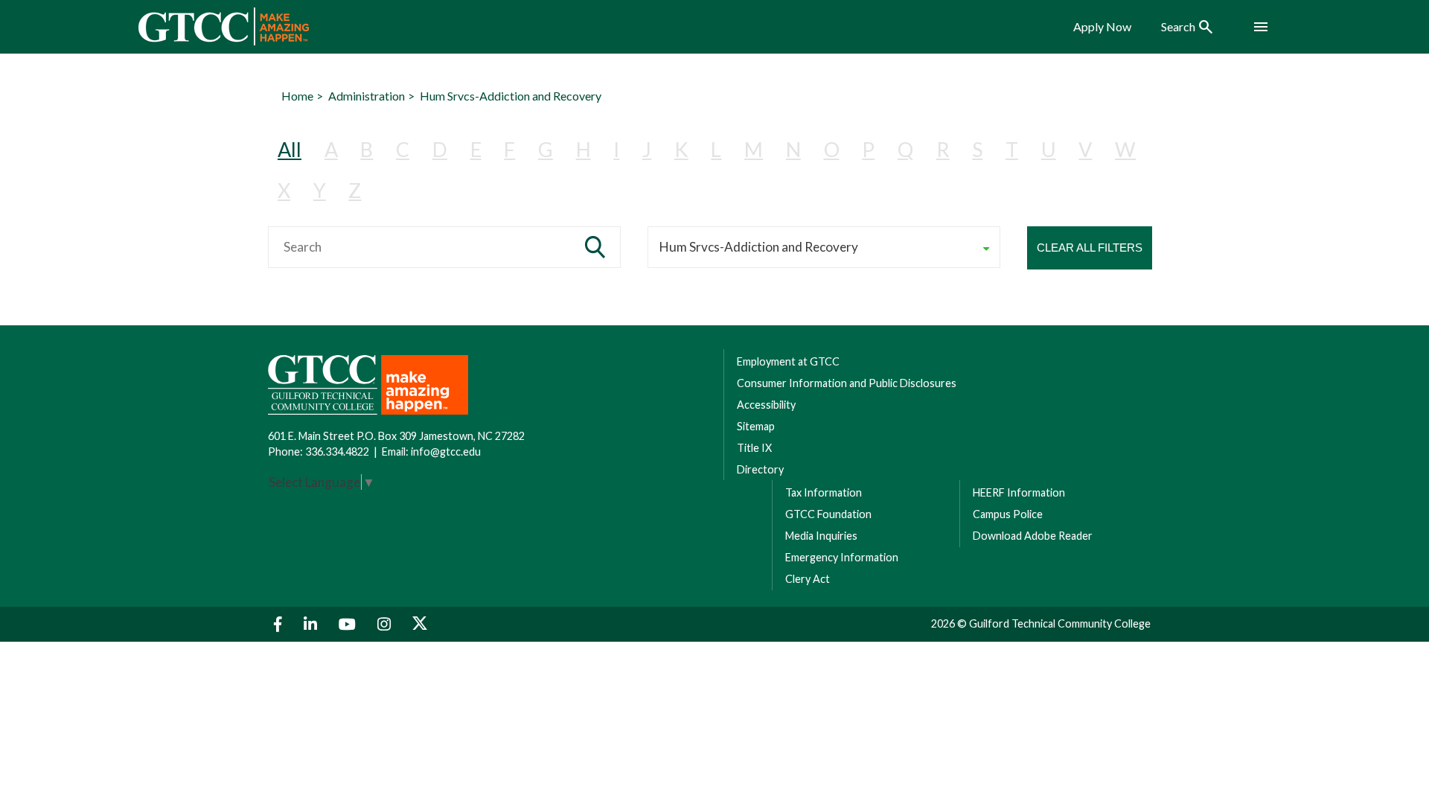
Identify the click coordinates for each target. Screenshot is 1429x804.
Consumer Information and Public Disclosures (846, 383)
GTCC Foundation (828, 514)
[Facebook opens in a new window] (280, 624)
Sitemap (756, 426)
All (289, 149)
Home (297, 96)
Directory (760, 469)
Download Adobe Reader (1033, 535)
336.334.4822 (337, 451)
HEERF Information (1019, 492)
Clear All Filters (1089, 247)
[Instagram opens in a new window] (385, 624)
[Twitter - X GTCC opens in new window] (419, 624)
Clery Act (807, 578)
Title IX (754, 447)
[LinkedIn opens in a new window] (312, 624)
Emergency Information (841, 557)
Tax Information (823, 492)
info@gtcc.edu (446, 451)
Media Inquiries (821, 535)
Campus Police (1008, 514)
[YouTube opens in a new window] (349, 624)
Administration (366, 96)
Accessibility (766, 404)
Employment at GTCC (788, 361)
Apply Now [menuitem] (1102, 27)
